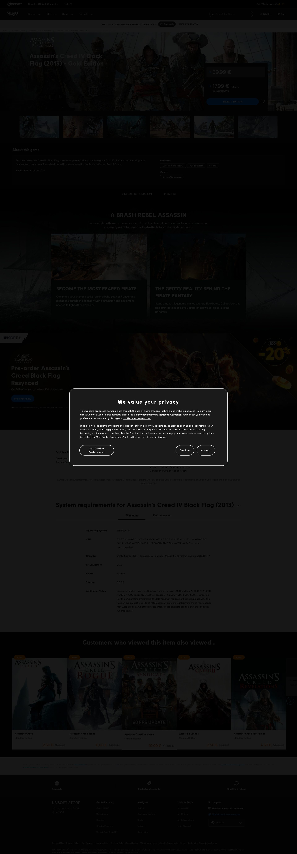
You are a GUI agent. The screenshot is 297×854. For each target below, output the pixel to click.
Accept (206, 450)
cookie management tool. (137, 418)
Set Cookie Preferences (97, 450)
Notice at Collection (170, 414)
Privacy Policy (146, 414)
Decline (185, 450)
